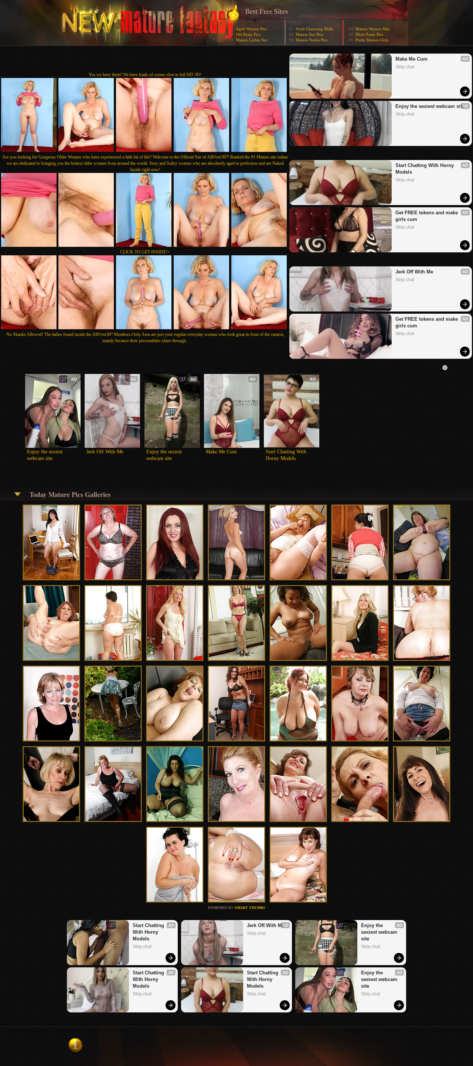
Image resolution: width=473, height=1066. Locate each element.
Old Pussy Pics (248, 34)
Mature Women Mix (372, 29)
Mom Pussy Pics (369, 34)
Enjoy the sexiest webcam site (430, 106)
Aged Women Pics (251, 29)
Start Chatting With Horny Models (425, 169)
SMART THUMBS (250, 908)
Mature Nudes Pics (311, 40)
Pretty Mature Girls (371, 40)
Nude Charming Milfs (314, 29)
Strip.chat (404, 66)
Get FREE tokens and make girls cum (427, 216)
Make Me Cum (411, 59)
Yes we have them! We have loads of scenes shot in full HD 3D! (145, 74)
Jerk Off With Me (414, 272)
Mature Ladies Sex (252, 40)
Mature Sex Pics (309, 34)
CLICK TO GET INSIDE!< (145, 252)
